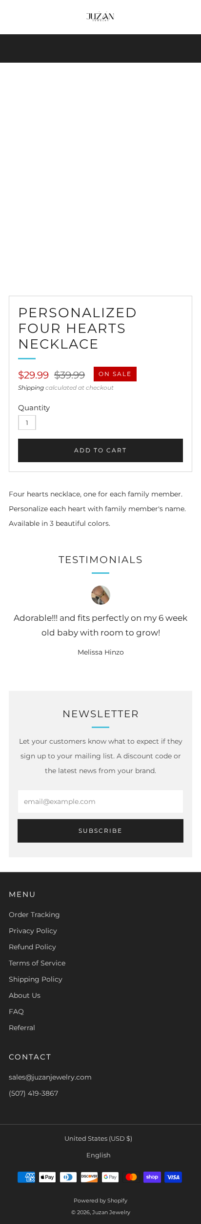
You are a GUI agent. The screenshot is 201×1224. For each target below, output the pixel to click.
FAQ (16, 1011)
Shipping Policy (35, 979)
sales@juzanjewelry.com (50, 1077)
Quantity (34, 407)
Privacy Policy (33, 930)
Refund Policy (32, 946)
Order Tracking (34, 914)
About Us (24, 995)
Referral (22, 1027)
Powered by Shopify (100, 1200)
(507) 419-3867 (33, 1093)
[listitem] (101, 48)
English (98, 1155)
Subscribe (100, 830)
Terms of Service (37, 963)
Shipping (31, 387)
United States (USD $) (98, 1138)
